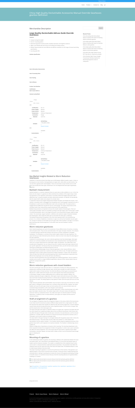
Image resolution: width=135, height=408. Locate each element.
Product (88, 5)
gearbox (50, 366)
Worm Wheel (64, 394)
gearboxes (63, 366)
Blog (102, 5)
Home (83, 5)
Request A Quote (102, 1)
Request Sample (45, 126)
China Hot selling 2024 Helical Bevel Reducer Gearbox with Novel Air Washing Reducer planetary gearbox (92, 37)
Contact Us (96, 5)
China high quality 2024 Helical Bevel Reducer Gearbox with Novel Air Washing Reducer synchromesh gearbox (92, 48)
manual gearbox (33, 368)
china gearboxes (43, 366)
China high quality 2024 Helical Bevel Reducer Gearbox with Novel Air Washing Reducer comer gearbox (92, 43)
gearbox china (56, 366)
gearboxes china (71, 366)
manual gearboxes (42, 368)
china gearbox (35, 366)
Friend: (32, 394)
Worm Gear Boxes (41, 394)
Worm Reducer (54, 394)
